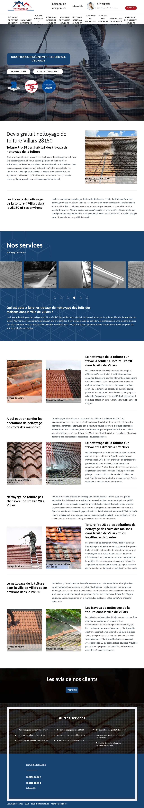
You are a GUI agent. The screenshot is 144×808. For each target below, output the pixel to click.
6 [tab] (87, 298)
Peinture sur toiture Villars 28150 (32, 735)
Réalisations (18, 71)
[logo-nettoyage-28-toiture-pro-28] (21, 6)
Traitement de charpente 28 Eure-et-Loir (130, 21)
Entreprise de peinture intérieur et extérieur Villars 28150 (109, 744)
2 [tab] (61, 298)
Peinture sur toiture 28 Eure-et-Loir (103, 22)
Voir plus (72, 690)
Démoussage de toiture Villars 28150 (33, 730)
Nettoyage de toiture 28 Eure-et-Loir (13, 21)
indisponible (58, 4)
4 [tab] (74, 298)
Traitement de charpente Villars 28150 (111, 730)
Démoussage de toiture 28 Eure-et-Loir (116, 22)
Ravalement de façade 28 (26, 21)
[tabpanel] (37, 275)
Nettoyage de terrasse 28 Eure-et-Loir (64, 21)
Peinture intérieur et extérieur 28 (38, 22)
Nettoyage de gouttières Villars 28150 (33, 741)
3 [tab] (68, 298)
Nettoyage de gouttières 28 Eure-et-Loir (90, 22)
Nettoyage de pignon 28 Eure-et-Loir (77, 21)
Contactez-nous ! (48, 71)
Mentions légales (59, 804)
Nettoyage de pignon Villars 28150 (70, 730)
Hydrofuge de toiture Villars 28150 (70, 741)
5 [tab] (81, 298)
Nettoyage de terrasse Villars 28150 (71, 735)
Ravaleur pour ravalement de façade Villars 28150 (110, 736)
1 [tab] (55, 298)
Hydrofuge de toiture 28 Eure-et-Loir (51, 21)
